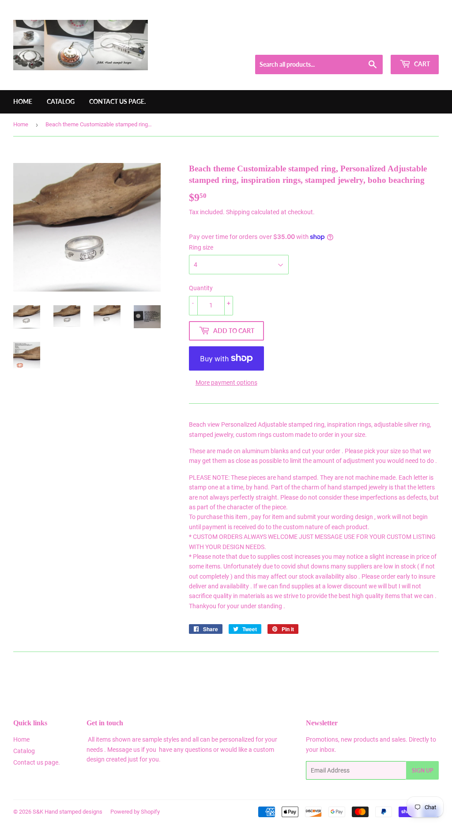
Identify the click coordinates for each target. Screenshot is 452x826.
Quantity (201, 288)
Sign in (375, 44)
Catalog (61, 101)
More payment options (226, 382)
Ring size (201, 247)
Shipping (238, 212)
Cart (421, 64)
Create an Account (417, 44)
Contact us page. (117, 101)
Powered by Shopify (135, 811)
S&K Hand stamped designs (67, 811)
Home (22, 101)
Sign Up (422, 770)
